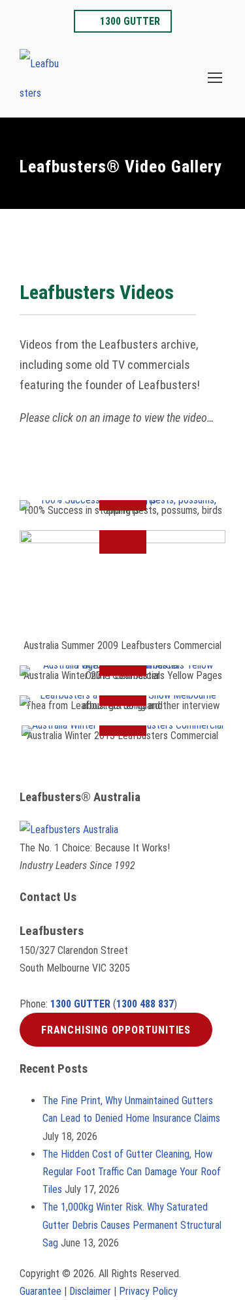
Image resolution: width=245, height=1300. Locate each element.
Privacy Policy (148, 1291)
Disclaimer (90, 1291)
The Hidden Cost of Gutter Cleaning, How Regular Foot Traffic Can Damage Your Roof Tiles (131, 1172)
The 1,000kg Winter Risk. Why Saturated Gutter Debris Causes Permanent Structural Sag (131, 1224)
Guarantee (40, 1291)
